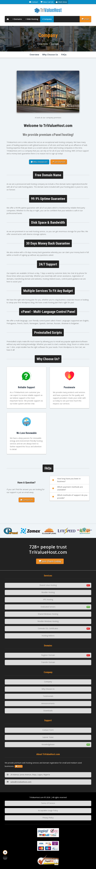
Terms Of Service (48, 803)
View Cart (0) (48, 2)
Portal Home (42, 44)
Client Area (62, 2)
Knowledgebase (48, 744)
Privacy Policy (48, 817)
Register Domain (48, 655)
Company (47, 19)
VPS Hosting (48, 599)
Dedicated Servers (48, 607)
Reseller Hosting (48, 592)
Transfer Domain (48, 662)
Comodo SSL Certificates (48, 628)
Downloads (48, 710)
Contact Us (28, 500)
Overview (34, 54)
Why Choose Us (50, 54)
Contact (35, 2)
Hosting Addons (48, 635)
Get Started (60, 162)
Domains (18, 19)
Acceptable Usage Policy (48, 810)
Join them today (51, 561)
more (20, 766)
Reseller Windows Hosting (48, 621)
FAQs (63, 54)
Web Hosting (32, 19)
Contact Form (48, 730)
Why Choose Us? (40, 162)
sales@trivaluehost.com (20, 782)
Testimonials (48, 696)
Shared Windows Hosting (48, 614)
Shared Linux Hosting (48, 585)
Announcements (48, 703)
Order (86, 19)
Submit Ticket (48, 737)
